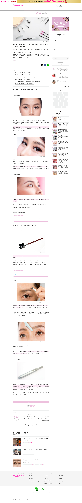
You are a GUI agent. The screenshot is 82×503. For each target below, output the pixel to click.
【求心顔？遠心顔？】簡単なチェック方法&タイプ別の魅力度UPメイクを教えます (31, 218)
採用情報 (49, 492)
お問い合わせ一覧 (21, 499)
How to (15, 60)
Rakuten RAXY (18, 5)
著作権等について (44, 492)
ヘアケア (54, 47)
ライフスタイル (58, 106)
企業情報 (32, 492)
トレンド (32, 464)
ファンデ (66, 104)
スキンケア (55, 38)
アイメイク (17, 59)
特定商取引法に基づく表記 (48, 483)
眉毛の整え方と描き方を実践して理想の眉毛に (24, 83)
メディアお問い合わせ (47, 476)
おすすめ (28, 464)
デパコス (61, 104)
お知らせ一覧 (46, 475)
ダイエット (55, 104)
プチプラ (55, 102)
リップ (66, 98)
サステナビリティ (28, 499)
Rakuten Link (61, 481)
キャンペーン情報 (32, 476)
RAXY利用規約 (46, 481)
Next (47, 407)
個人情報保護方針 (37, 492)
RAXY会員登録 (61, 475)
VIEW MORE (66, 86)
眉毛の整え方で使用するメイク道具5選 (22, 79)
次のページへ (31, 402)
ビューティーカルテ (32, 480)
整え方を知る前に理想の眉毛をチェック (23, 72)
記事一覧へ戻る (31, 425)
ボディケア (55, 45)
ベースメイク (55, 40)
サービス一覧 (15, 499)
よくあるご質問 (46, 478)
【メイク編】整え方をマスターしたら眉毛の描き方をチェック (27, 81)
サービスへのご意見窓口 (48, 480)
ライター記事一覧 (45, 420)
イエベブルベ (31, 454)
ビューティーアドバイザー (33, 481)
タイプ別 (28, 442)
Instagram (60, 478)
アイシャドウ (56, 98)
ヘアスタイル (57, 100)
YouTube (60, 483)
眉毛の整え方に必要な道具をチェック (22, 74)
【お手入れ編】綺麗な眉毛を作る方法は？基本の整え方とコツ (27, 77)
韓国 (27, 454)
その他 (54, 54)
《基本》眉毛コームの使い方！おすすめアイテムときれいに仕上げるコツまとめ (31, 273)
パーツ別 (42, 464)
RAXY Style (31, 475)
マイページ (31, 478)
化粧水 (66, 102)
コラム (54, 52)
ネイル (54, 49)
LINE (59, 480)
